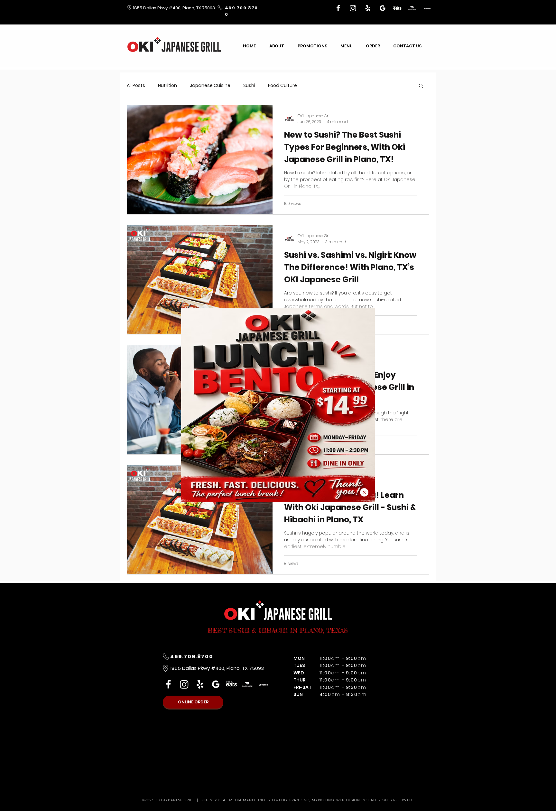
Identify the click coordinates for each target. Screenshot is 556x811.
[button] (364, 492)
